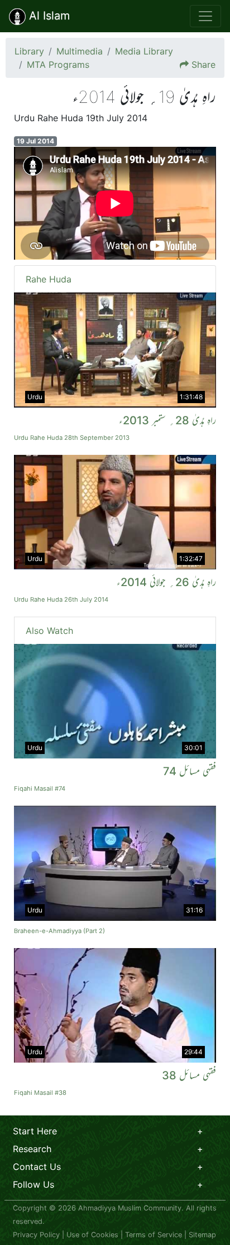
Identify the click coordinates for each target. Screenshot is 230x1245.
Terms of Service (153, 1235)
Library (29, 51)
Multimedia (79, 51)
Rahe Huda (48, 279)
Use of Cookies (92, 1235)
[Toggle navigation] (205, 16)
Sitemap (202, 1235)
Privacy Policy (36, 1235)
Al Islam (48, 15)
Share (203, 64)
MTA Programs (58, 64)
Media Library (144, 51)
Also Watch (49, 630)
